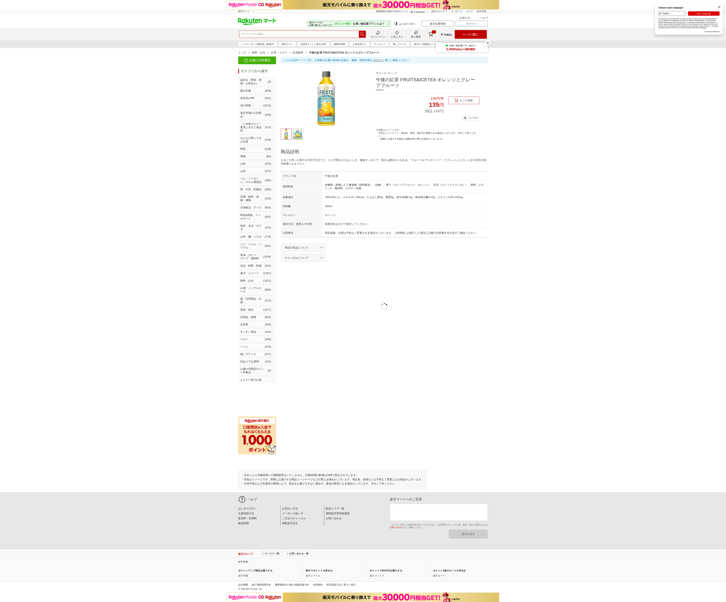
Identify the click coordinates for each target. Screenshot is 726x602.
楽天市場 (481, 11)
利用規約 (318, 584)
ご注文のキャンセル (294, 518)
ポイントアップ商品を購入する (255, 570)
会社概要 (243, 584)
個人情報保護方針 (261, 584)
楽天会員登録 (438, 23)
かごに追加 (466, 100)
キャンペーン (378, 36)
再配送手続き (290, 523)
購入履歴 (416, 36)
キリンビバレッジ (386, 72)
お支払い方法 (290, 508)
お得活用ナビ (359, 44)
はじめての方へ (407, 24)
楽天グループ (438, 11)
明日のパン (287, 44)
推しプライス (399, 44)
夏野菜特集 (339, 44)
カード (469, 11)
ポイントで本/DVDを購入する (385, 570)
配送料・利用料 (247, 518)
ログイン (378, 60)
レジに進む (470, 34)
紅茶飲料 (298, 52)
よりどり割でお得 (250, 379)
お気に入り (397, 36)
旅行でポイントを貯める (319, 570)
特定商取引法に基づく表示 (341, 584)
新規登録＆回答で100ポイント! (392, 11)
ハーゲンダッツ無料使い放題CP (257, 44)
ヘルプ (484, 17)
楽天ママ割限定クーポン (426, 44)
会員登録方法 (246, 513)
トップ (242, 52)
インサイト (456, 11)
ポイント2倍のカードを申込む (449, 570)
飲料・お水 (258, 52)
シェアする (472, 118)
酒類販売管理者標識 (338, 513)
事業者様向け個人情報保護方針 (292, 584)
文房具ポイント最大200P (313, 44)
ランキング (379, 44)
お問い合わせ (334, 518)
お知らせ (465, 17)
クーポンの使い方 (292, 513)
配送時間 (243, 523)
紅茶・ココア (279, 52)
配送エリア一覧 (335, 508)
